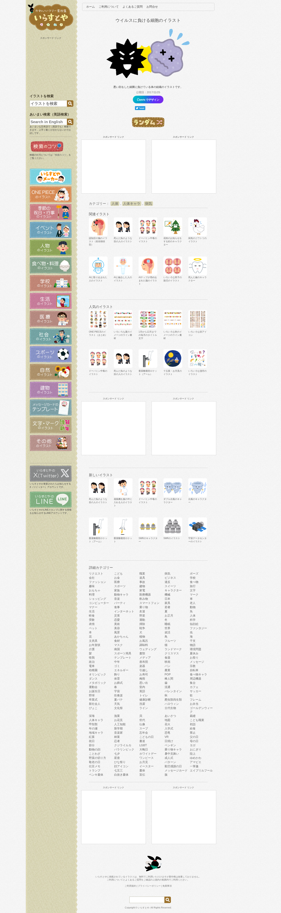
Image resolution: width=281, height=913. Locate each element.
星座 (117, 757)
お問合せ (152, 6)
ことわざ (94, 753)
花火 (167, 724)
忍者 (117, 741)
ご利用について (109, 6)
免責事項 (167, 886)
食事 (117, 607)
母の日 (194, 741)
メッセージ (197, 661)
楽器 (142, 666)
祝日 (92, 741)
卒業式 (93, 699)
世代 (142, 720)
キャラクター (173, 590)
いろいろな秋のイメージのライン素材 (172, 335)
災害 (117, 615)
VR (167, 736)
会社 (92, 577)
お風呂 (143, 640)
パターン (170, 762)
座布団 (143, 661)
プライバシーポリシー (149, 886)
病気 (148, 204)
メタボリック (97, 682)
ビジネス (170, 577)
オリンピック (97, 674)
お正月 (169, 615)
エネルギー (121, 670)
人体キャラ (131, 204)
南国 (117, 649)
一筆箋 (194, 766)
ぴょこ (93, 708)
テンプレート (122, 657)
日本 (167, 598)
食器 (167, 657)
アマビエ (195, 762)
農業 (167, 670)
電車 (92, 666)
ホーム (90, 6)
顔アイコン (121, 766)
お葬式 (118, 682)
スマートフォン (149, 603)
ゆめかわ (195, 757)
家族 (117, 590)
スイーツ (170, 586)
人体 (114, 204)
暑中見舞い (172, 753)
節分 (92, 745)
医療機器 (145, 594)
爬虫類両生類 (173, 699)
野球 (92, 695)
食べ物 (194, 582)
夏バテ (118, 699)
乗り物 (143, 607)
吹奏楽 (118, 695)
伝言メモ (94, 766)
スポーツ (120, 586)
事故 (142, 582)
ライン (143, 708)
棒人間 (169, 678)
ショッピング (97, 598)
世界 (167, 628)
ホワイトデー (148, 753)
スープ (143, 728)
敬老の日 (94, 762)
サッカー (195, 691)
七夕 (117, 753)
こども (118, 573)
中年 (117, 661)
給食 (193, 728)
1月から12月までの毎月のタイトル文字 (148, 335)
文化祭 (118, 708)
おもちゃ (94, 590)
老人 (193, 603)
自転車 (194, 670)
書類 (142, 653)
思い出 (143, 682)
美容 (117, 628)
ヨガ (193, 745)
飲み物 (143, 598)
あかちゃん (121, 636)
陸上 (193, 753)
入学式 (169, 728)
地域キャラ (96, 732)
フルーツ (170, 640)
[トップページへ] (51, 30)
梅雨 (142, 678)
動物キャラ (121, 594)
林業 (117, 736)
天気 (117, 703)
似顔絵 (194, 624)
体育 (117, 678)
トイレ (143, 695)
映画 (167, 661)
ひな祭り (120, 762)
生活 (92, 611)
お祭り (194, 657)
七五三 (118, 770)
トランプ (94, 770)
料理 (92, 594)
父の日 (194, 736)
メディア (145, 657)
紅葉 (92, 736)
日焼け (169, 741)
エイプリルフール (201, 770)
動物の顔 (94, 749)
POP (168, 674)
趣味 (92, 586)
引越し (143, 670)
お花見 (118, 720)
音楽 (117, 598)
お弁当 (194, 703)
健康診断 (145, 699)
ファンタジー (198, 628)
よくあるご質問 (133, 6)
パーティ (120, 603)
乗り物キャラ (173, 749)
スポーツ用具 (122, 653)
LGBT (143, 745)
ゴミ (117, 666)
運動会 (93, 687)
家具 (167, 603)
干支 (193, 640)
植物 (142, 636)
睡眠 (167, 624)
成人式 (169, 757)
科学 (193, 619)
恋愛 (117, 619)
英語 (142, 691)
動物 (193, 607)
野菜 (142, 615)
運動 (142, 619)
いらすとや (143, 907)
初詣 (193, 724)
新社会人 (94, 703)
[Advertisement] (51, 64)
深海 (92, 715)
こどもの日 (146, 736)
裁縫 (193, 715)
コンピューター (99, 603)
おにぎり (195, 749)
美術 (117, 624)
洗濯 (142, 703)
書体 (142, 770)
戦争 (142, 628)
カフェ (194, 687)
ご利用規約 (130, 886)
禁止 (193, 732)
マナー (93, 607)
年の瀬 (93, 728)
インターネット (124, 611)
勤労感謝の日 (173, 766)
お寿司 (143, 674)
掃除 (142, 624)
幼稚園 (93, 670)
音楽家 (118, 732)
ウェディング (148, 649)
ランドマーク (173, 649)
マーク (194, 594)
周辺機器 (195, 678)
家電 (142, 590)
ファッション (97, 582)
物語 (193, 645)
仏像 (142, 724)
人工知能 (120, 724)
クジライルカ (122, 745)
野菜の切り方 (97, 757)
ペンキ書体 (96, 774)
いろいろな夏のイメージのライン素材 (123, 335)
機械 (167, 594)
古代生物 (170, 708)
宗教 (193, 666)
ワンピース (146, 757)
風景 (117, 632)
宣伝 (142, 774)
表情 (92, 624)
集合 (193, 682)
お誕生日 (94, 691)
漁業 (117, 715)
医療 (117, 582)
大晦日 (143, 749)
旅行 (193, 586)
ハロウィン (172, 703)
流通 (167, 687)
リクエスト (96, 573)
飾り (117, 674)
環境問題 (195, 649)
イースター (146, 766)
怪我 (92, 657)
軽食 (92, 615)
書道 (142, 741)
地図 (167, 720)
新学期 (118, 728)
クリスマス (172, 653)
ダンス (93, 678)
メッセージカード (176, 770)
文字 (193, 590)
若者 (167, 607)
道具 (142, 577)
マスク (118, 645)
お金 (117, 577)
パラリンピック (124, 749)
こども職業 (197, 720)
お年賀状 (94, 645)
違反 (167, 582)
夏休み (194, 653)
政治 (92, 661)
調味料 (143, 645)
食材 (117, 640)
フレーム (195, 699)
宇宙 (117, 691)
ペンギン (170, 745)
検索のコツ (60, 155)
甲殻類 (93, 724)
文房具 (93, 640)
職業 (142, 573)
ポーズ (194, 573)
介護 (92, 649)
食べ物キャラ (198, 674)
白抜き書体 (121, 774)
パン (167, 666)
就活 (167, 632)
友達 (142, 611)
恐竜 (167, 732)
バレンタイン (173, 691)
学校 (193, 577)
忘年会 (143, 732)
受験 (92, 619)
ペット (93, 628)
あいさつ (170, 715)
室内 (142, 687)
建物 (142, 586)
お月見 (143, 762)
